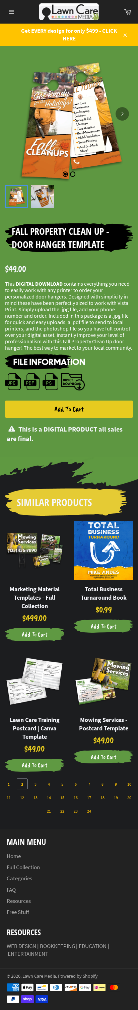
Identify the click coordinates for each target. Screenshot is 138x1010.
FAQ (11, 889)
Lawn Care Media (39, 976)
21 (49, 811)
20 (129, 797)
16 (76, 797)
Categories (19, 878)
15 (62, 797)
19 (116, 797)
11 (9, 797)
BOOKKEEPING (57, 946)
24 (89, 811)
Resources (19, 901)
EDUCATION (93, 946)
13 (35, 797)
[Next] (122, 114)
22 (62, 811)
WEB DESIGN (21, 946)
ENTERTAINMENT (28, 953)
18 (102, 797)
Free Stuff (18, 912)
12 (22, 797)
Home (14, 856)
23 (76, 811)
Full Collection (23, 867)
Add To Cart (69, 409)
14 (49, 797)
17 (89, 797)
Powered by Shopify (78, 976)
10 (129, 784)
